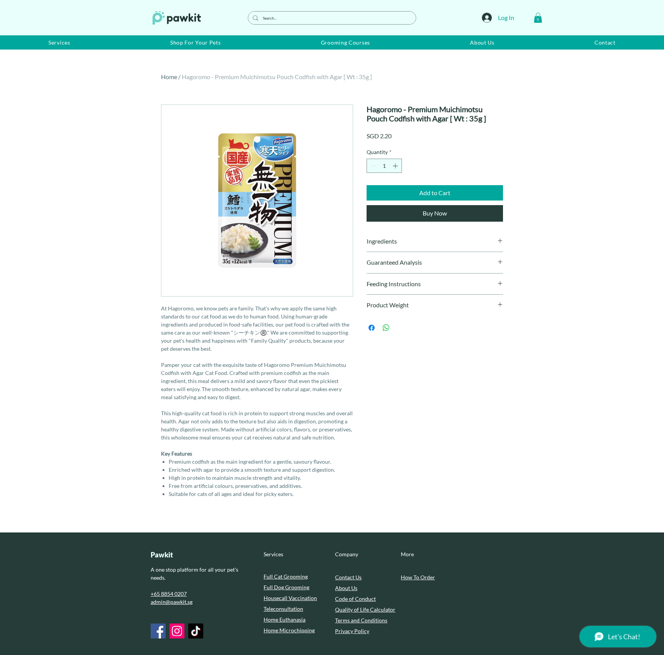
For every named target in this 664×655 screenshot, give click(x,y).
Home (169, 76)
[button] (538, 18)
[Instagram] (176, 630)
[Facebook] (158, 630)
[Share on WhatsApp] (386, 327)
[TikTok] (195, 630)
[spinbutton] (384, 165)
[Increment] (396, 165)
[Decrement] (372, 165)
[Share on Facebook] (371, 327)
